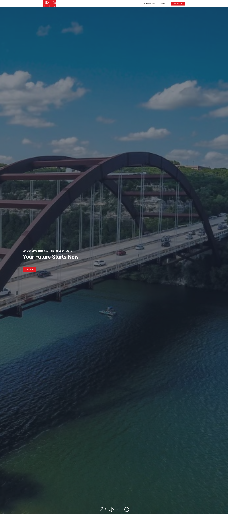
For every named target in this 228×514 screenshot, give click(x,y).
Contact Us (163, 4)
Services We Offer (149, 4)
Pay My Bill (178, 4)
